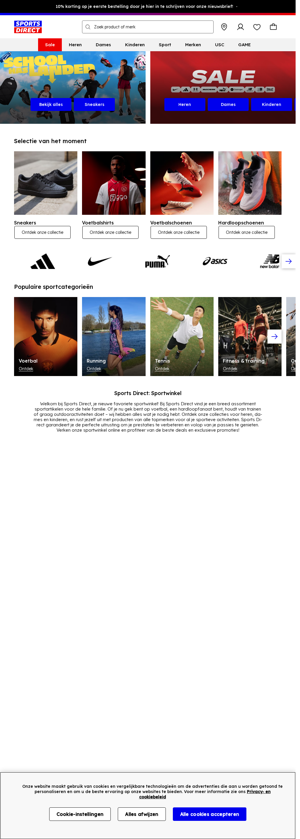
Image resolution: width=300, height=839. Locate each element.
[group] (147, 261)
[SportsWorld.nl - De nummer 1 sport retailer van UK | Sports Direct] (28, 26)
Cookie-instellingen (80, 814)
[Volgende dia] (289, 261)
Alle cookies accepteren (209, 814)
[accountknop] (240, 27)
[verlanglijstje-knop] (257, 27)
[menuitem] (50, 44)
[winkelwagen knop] (273, 27)
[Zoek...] (88, 26)
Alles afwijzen (141, 814)
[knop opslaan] (224, 27)
